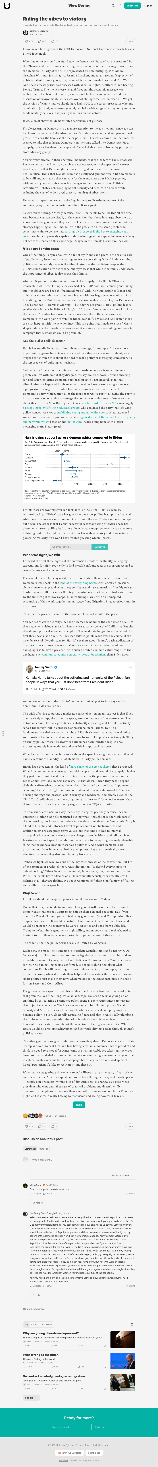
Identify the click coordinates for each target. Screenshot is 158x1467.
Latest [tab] (34, 1324)
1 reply (36, 1295)
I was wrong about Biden (40, 1355)
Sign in (148, 5)
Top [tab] (26, 1324)
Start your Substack (70, 1452)
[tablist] (36, 1149)
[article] (79, 1339)
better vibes (75, 422)
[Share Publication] (120, 5)
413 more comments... (34, 1309)
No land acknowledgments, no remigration (54, 1376)
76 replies (38, 1202)
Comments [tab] (30, 1148)
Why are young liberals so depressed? (51, 1333)
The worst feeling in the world (39, 1359)
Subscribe (132, 5)
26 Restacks (60, 1115)
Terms (88, 1445)
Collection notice (101, 1445)
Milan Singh (36, 1184)
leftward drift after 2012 (102, 403)
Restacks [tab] (43, 1148)
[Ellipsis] (133, 1184)
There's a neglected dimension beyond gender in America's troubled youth (62, 1337)
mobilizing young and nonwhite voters (82, 412)
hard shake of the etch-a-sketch (90, 766)
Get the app (94, 1452)
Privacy (79, 1445)
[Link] (18, 248)
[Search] (113, 5)
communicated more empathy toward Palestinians (73, 654)
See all (29, 1397)
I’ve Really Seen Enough (42, 1213)
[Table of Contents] (3, 733)
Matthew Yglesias (39, 31)
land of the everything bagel (78, 583)
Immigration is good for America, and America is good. (52, 1380)
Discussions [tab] (46, 1324)
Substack (63, 1460)
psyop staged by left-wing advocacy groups (52, 408)
